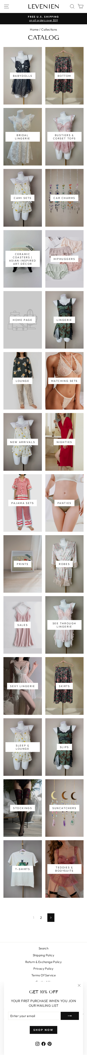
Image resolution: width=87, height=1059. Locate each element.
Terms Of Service (43, 975)
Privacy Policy (43, 968)
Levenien (43, 6)
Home (34, 29)
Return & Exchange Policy (43, 962)
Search (43, 948)
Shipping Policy (43, 955)
